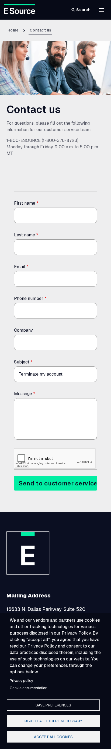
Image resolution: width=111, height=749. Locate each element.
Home (13, 30)
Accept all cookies (53, 736)
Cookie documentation (28, 687)
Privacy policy (21, 680)
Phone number (28, 298)
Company (23, 330)
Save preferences (53, 705)
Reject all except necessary (53, 721)
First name (24, 203)
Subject (21, 362)
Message (23, 394)
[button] (101, 10)
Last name (24, 235)
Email (19, 267)
